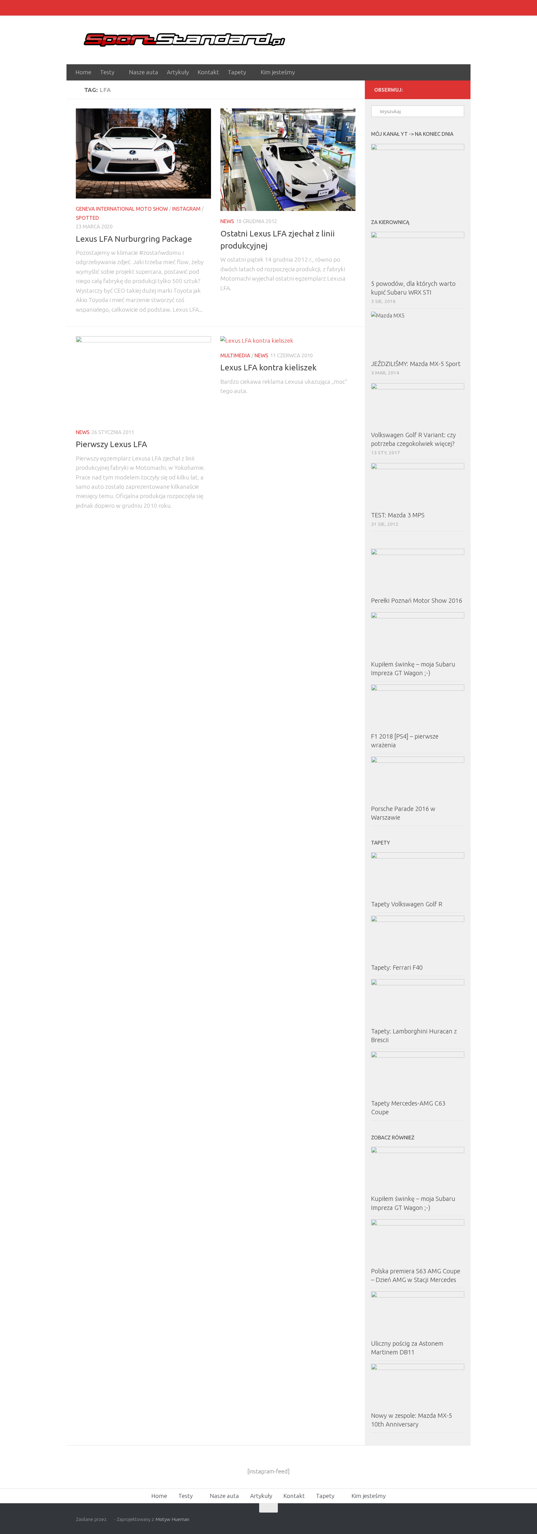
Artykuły (178, 72)
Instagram (186, 209)
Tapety (237, 72)
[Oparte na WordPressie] (110, 1519)
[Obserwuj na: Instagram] (437, 89)
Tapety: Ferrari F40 (397, 967)
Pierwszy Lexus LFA (111, 444)
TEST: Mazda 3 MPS (398, 515)
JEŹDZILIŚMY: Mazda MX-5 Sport (416, 363)
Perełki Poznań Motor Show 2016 (416, 600)
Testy (107, 72)
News (227, 221)
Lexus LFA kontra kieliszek (268, 367)
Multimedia (235, 355)
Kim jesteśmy (278, 72)
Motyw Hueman (172, 1519)
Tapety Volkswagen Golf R (406, 904)
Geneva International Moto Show (122, 209)
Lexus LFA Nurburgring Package (134, 238)
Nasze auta (143, 72)
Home (83, 72)
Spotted (87, 218)
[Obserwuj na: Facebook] (447, 89)
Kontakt (208, 72)
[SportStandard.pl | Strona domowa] (184, 40)
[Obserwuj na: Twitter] (457, 89)
